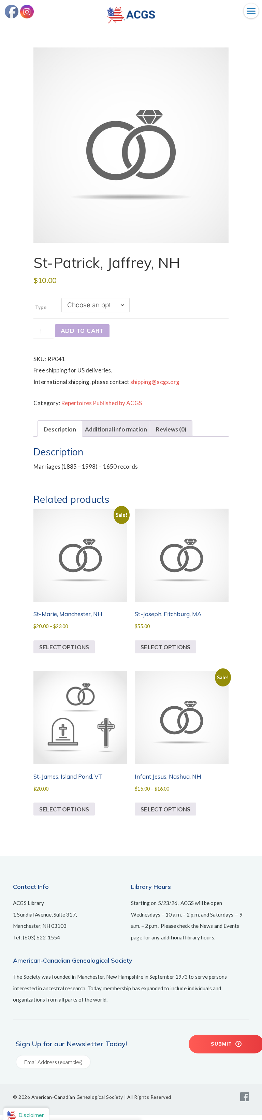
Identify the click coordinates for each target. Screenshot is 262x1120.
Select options (64, 647)
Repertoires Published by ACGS (101, 403)
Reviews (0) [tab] (171, 429)
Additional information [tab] (116, 429)
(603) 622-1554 (41, 937)
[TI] (131, 21)
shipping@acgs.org (154, 381)
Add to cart (82, 330)
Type (40, 307)
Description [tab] (60, 429)
